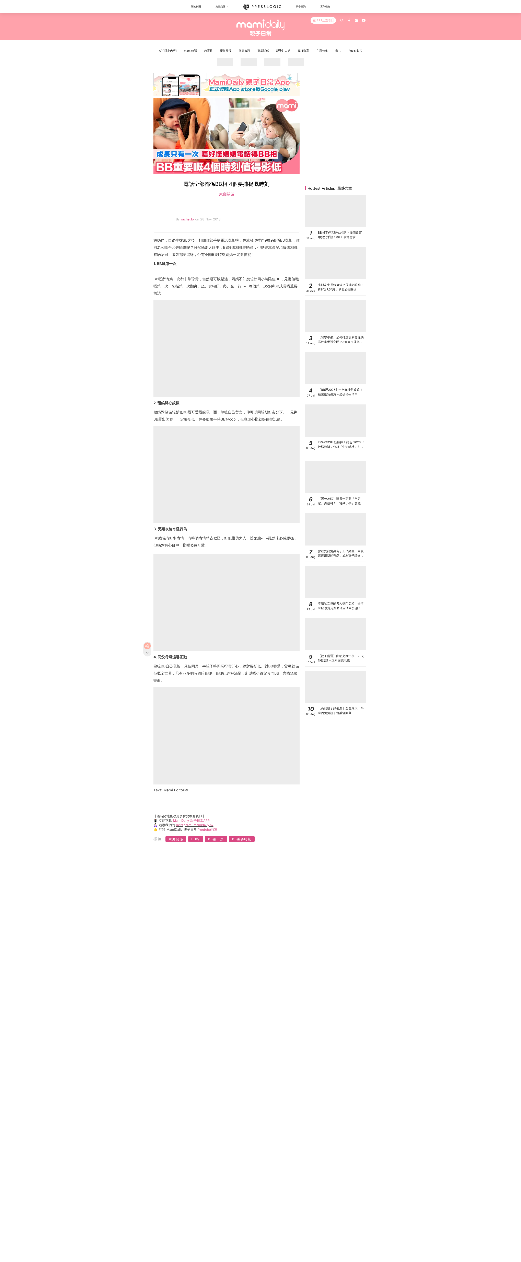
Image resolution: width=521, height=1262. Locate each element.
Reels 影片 (355, 50)
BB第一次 (216, 839)
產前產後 (225, 50)
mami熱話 (190, 50)
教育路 (208, 50)
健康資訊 (244, 50)
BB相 (195, 839)
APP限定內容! (168, 50)
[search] (342, 20)
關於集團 (196, 6)
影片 (338, 50)
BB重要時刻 (242, 839)
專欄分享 (303, 50)
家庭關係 (263, 50)
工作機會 (325, 6)
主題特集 (322, 50)
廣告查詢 (301, 6)
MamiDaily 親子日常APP (191, 820)
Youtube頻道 (207, 829)
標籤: (158, 839)
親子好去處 (283, 50)
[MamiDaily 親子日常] (260, 27)
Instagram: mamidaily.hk (194, 825)
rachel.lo (188, 219)
